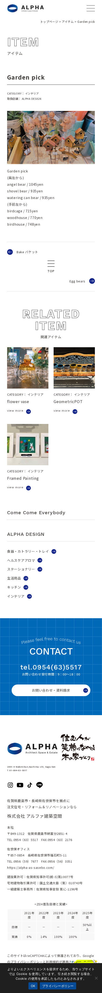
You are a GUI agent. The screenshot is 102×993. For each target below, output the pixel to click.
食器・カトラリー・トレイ (28, 551)
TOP (51, 271)
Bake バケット (27, 252)
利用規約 (52, 962)
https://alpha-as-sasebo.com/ (30, 867)
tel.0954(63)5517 (51, 667)
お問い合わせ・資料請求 (51, 690)
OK (33, 986)
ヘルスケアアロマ (21, 560)
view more (15, 410)
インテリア (16, 596)
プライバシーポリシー (26, 962)
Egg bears (77, 281)
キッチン (14, 587)
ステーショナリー (21, 569)
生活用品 (14, 578)
